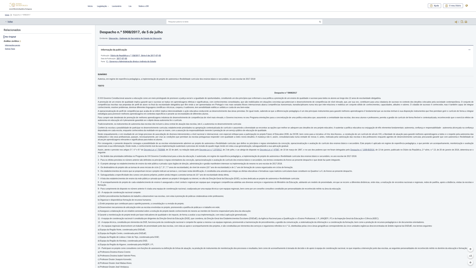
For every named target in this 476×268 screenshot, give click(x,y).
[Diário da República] (18, 5)
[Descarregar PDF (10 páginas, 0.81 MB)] (462, 22)
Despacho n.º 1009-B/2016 (362, 150)
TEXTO (101, 86)
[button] (18, 5)
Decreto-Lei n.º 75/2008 (154, 150)
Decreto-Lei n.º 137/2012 (210, 150)
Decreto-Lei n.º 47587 (269, 150)
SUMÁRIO (102, 74)
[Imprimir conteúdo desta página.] (466, 22)
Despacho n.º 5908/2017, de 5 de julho (131, 32)
